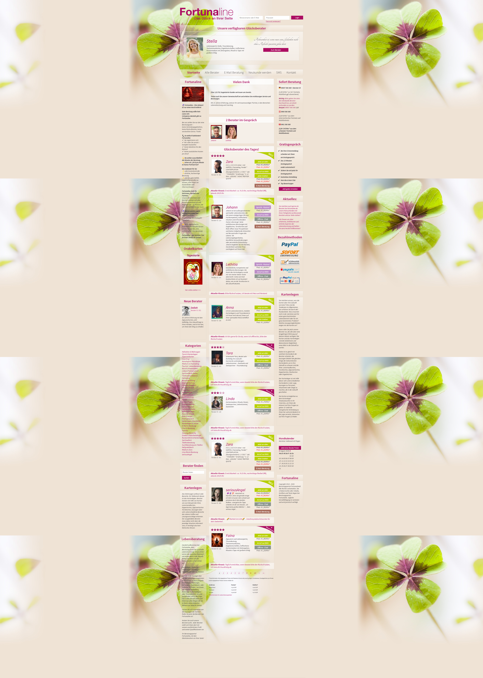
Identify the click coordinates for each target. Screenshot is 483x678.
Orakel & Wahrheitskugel (191, 435)
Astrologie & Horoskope (191, 361)
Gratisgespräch (188, 418)
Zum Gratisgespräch (275, 50)
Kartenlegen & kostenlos (191, 421)
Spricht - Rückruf (262, 207)
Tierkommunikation (189, 375)
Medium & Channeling (190, 364)
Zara (229, 161)
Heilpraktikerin (188, 447)
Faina (230, 535)
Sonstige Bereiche (189, 433)
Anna (230, 307)
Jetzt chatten (262, 176)
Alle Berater (212, 72)
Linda (230, 398)
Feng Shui (186, 390)
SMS (279, 72)
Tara (229, 353)
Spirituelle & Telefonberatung (188, 441)
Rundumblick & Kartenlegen (193, 438)
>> (263, 573)
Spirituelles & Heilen (190, 373)
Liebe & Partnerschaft (190, 371)
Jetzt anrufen (262, 161)
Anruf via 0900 (263, 171)
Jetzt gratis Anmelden (290, 189)
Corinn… (195, 307)
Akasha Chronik (188, 387)
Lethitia (228, 140)
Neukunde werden (260, 72)
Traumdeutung (188, 397)
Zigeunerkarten (188, 356)
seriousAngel (217, 41)
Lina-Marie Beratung (190, 452)
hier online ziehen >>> (193, 290)
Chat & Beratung (188, 428)
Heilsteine (186, 378)
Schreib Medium (188, 404)
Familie (185, 430)
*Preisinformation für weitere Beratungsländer (220, 595)
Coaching (185, 359)
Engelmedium (187, 395)
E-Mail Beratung (234, 72)
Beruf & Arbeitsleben (190, 368)
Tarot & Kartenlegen (189, 354)
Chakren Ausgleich (189, 385)
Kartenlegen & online (190, 423)
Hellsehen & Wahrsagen (191, 352)
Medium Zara (187, 449)
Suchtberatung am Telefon (192, 445)
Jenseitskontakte (188, 409)
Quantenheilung (188, 383)
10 (255, 573)
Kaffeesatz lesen (188, 411)
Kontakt (291, 72)
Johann (213, 140)
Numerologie (187, 392)
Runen (184, 399)
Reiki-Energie (187, 416)
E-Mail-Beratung (262, 185)
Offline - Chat (262, 219)
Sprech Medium (188, 406)
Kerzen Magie (187, 402)
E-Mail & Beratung (189, 426)
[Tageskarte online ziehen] (193, 272)
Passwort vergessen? (273, 21)
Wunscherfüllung (188, 380)
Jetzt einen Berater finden (290, 448)
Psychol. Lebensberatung (192, 366)
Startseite (193, 72)
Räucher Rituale (188, 414)
